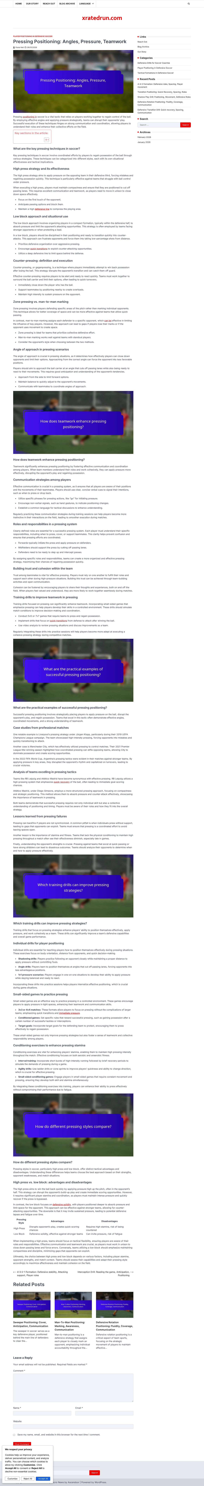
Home (18, 3)
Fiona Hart (19, 47)
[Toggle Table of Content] (45, 139)
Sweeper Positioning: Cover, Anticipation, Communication (30, 1324)
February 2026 (144, 137)
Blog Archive (67, 3)
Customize (12, 1478)
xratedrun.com (102, 18)
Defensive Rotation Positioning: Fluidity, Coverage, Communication (114, 1326)
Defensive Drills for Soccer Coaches (154, 63)
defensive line (42, 209)
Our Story (32, 3)
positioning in (30, 116)
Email (79, 1407)
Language (85, 3)
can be (107, 320)
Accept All (43, 1478)
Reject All (28, 1478)
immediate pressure (69, 1013)
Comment (19, 1370)
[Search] (189, 4)
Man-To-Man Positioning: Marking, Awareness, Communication (70, 1326)
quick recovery (62, 782)
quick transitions (38, 248)
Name (17, 1407)
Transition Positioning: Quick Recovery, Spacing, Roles (162, 92)
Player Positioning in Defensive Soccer (32, 36)
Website (17, 1421)
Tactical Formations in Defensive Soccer (156, 73)
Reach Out (49, 3)
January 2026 (144, 142)
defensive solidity (62, 1204)
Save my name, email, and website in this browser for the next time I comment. (58, 1434)
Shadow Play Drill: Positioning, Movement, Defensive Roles (164, 97)
